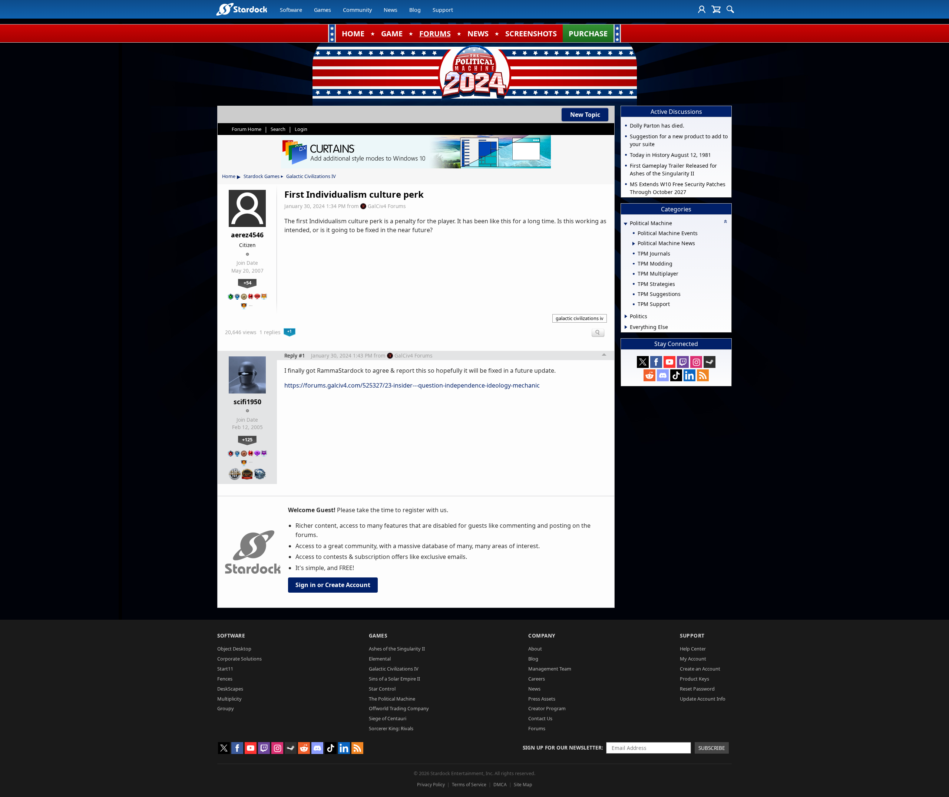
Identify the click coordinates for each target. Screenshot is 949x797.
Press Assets (541, 698)
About (535, 648)
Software (291, 9)
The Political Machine (392, 698)
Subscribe (711, 747)
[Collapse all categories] (725, 221)
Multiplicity (229, 698)
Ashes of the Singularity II (397, 648)
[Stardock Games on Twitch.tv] (683, 362)
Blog (415, 9)
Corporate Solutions (239, 658)
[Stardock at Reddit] (649, 375)
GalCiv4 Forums (387, 206)
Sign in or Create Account (332, 585)
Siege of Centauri (387, 718)
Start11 (225, 668)
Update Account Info (702, 698)
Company (541, 635)
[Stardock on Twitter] (642, 362)
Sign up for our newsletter (562, 747)
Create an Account (700, 668)
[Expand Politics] (626, 316)
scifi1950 (247, 401)
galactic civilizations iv (580, 318)
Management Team (549, 668)
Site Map (523, 784)
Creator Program (547, 708)
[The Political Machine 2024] (474, 72)
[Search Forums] (730, 9)
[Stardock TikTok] (676, 375)
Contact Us (540, 718)
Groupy (225, 708)
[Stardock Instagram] (696, 362)
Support (443, 9)
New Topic (585, 115)
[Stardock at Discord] (662, 375)
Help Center (693, 648)
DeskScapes (230, 688)
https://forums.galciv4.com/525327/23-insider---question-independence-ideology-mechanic (412, 385)
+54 (247, 282)
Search (278, 129)
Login (301, 129)
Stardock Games (262, 176)
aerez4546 (247, 234)
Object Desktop (234, 648)
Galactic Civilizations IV (311, 176)
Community (357, 9)
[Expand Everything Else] (626, 327)
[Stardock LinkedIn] (689, 375)
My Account (693, 658)
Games (322, 9)
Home (228, 176)
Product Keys (694, 678)
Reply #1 (294, 355)
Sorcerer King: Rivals (391, 728)
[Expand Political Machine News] (633, 244)
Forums (536, 728)
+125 (247, 439)
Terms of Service (469, 784)
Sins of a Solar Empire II (394, 678)
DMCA (500, 784)
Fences (224, 678)
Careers (536, 678)
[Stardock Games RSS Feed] (703, 375)
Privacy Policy (431, 784)
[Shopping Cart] (716, 9)
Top (604, 355)
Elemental (380, 658)
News (390, 9)
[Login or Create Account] (701, 9)
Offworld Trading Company (399, 708)
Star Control (382, 688)
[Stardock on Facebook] (656, 362)
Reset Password (697, 688)
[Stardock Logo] (241, 9)
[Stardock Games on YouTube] (669, 362)
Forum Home (246, 129)
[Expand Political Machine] (625, 224)
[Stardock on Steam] (709, 362)
